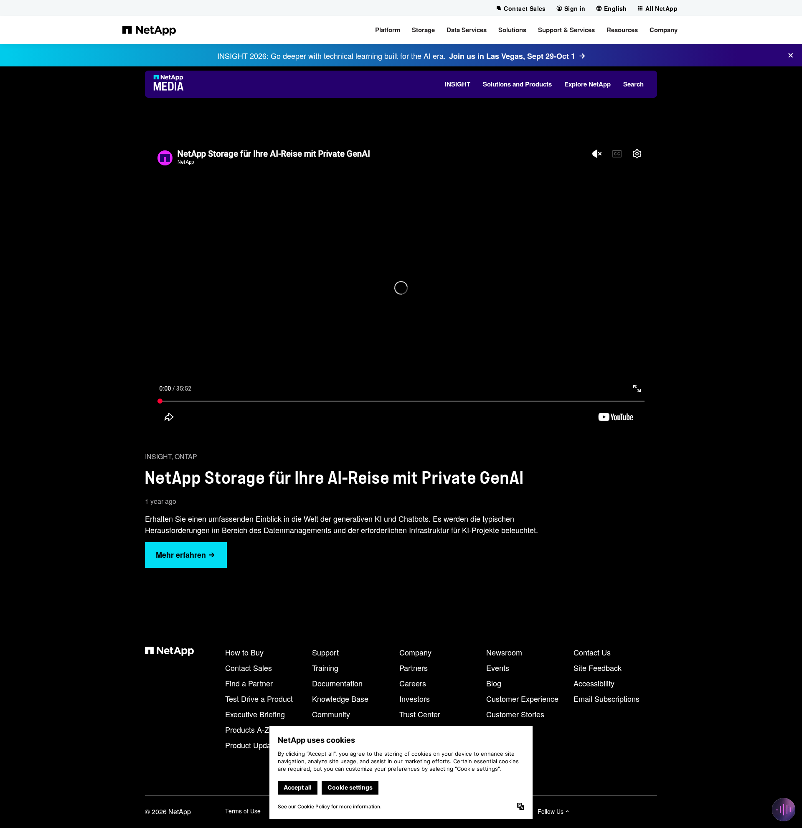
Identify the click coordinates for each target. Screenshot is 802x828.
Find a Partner (249, 683)
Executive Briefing (255, 714)
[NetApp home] (149, 30)
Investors (414, 698)
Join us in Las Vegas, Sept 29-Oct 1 (512, 56)
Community (331, 714)
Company (415, 652)
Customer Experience (522, 698)
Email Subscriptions (607, 698)
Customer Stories (515, 714)
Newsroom (504, 652)
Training (325, 667)
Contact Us (592, 652)
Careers (412, 683)
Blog (493, 683)
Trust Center (419, 714)
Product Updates (253, 744)
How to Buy (244, 652)
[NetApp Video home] (171, 84)
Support (325, 652)
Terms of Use (243, 811)
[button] (387, 30)
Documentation (337, 683)
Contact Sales (248, 667)
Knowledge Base (340, 698)
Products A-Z (247, 729)
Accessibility (594, 683)
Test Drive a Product (259, 698)
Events (497, 667)
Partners (413, 667)
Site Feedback (598, 667)
